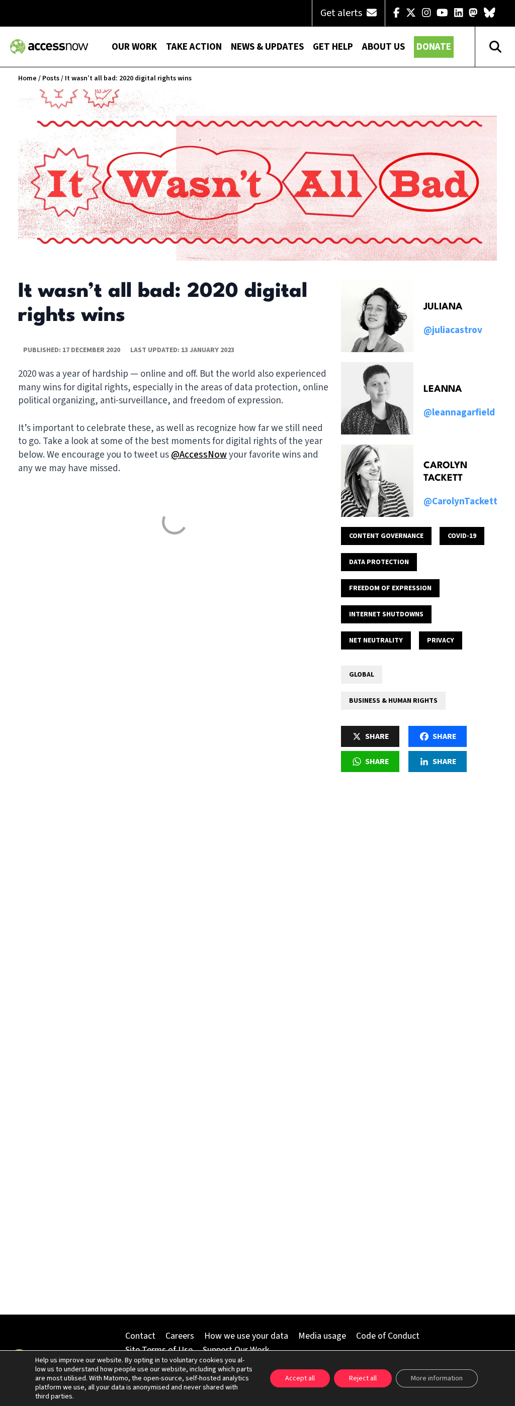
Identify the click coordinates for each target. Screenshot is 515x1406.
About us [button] (383, 47)
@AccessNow (199, 455)
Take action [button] (194, 47)
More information (437, 1378)
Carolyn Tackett (445, 472)
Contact (140, 1336)
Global (361, 675)
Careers (179, 1336)
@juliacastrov (452, 330)
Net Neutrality (376, 640)
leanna (442, 389)
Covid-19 (462, 536)
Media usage (322, 1336)
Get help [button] (333, 47)
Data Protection (379, 562)
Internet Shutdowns (386, 614)
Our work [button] (134, 47)
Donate (433, 47)
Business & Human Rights (393, 701)
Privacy (440, 640)
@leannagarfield (459, 412)
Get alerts (342, 13)
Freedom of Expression (390, 588)
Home (27, 78)
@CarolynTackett (460, 501)
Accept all (300, 1378)
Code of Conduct (387, 1336)
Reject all (363, 1378)
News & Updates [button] (267, 47)
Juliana (443, 306)
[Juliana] (377, 316)
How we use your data (246, 1336)
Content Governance (386, 536)
